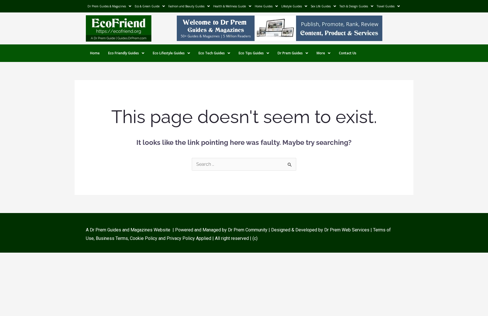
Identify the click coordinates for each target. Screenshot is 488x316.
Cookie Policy (144, 238)
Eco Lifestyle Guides (169, 53)
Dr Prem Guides (290, 53)
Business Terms (112, 238)
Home (95, 53)
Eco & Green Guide (147, 6)
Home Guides (264, 6)
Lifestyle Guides (291, 6)
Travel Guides (386, 6)
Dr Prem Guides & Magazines (107, 6)
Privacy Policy (181, 238)
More (321, 53)
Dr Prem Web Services (346, 230)
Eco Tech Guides (212, 53)
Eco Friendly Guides (123, 53)
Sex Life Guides (321, 6)
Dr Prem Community (247, 230)
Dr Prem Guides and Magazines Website (130, 230)
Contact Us (347, 53)
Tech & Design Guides (353, 6)
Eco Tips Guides (251, 53)
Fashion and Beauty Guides (186, 6)
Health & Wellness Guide (229, 6)
